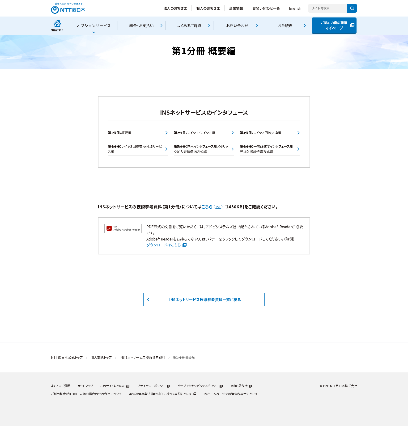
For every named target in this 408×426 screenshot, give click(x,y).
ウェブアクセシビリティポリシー (198, 386)
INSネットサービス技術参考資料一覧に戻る (205, 299)
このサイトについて (112, 386)
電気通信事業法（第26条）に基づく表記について (160, 394)
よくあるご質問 (60, 386)
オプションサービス (94, 25)
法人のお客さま (175, 8)
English (295, 8)
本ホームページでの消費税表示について (231, 394)
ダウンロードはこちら (163, 245)
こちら (206, 206)
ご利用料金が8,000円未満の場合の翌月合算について (86, 394)
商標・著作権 (239, 386)
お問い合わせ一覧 (266, 8)
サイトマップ (85, 386)
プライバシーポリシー (151, 386)
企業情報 (236, 8)
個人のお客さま (208, 8)
